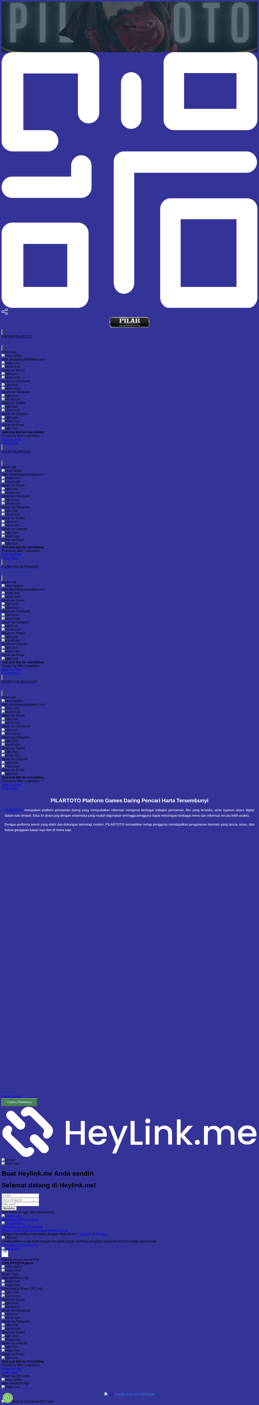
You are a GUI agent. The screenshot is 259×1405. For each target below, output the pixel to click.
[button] (129, 972)
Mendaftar (9, 1208)
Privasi (101, 1234)
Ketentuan (84, 1234)
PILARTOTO (14, 810)
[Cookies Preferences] (8, 1398)
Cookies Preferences (19, 1102)
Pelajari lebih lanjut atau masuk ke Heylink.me (35, 1230)
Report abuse (11, 1096)
